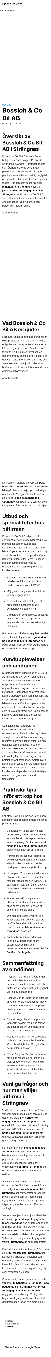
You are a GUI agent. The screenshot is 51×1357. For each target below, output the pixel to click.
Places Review (12, 4)
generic (6, 105)
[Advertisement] (25, 54)
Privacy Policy (12, 1324)
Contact (9, 1327)
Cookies (9, 1321)
